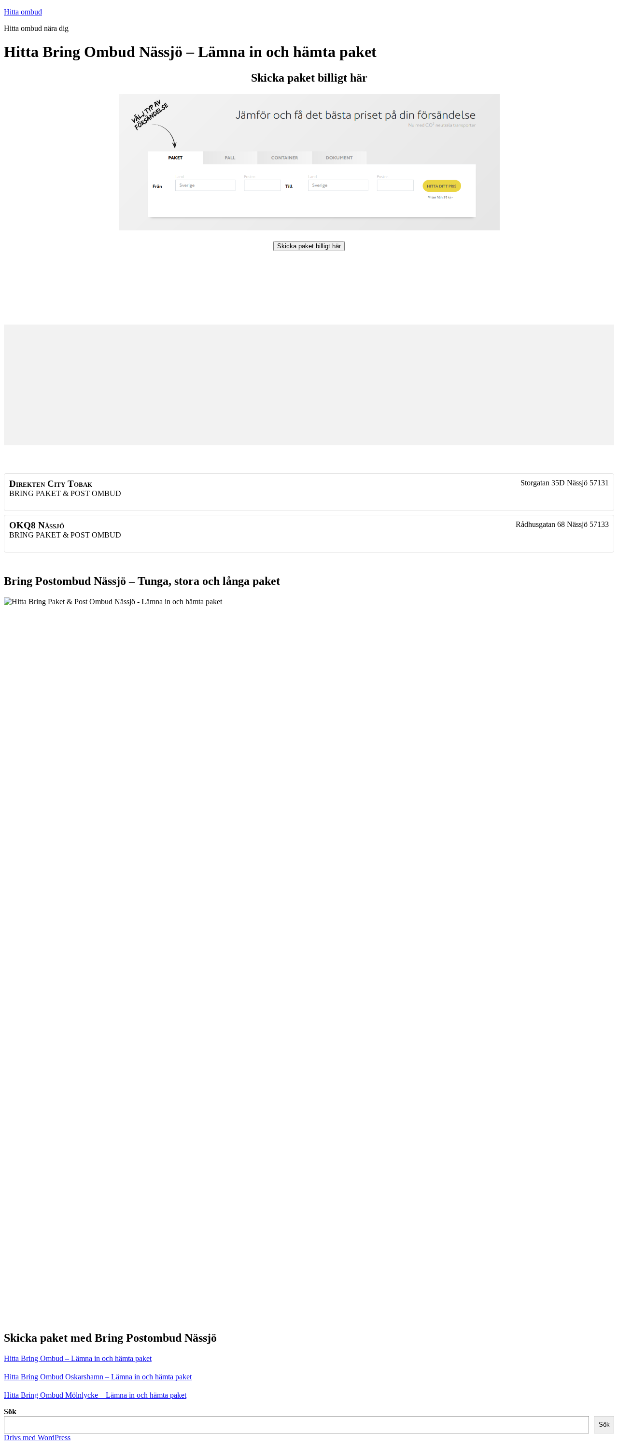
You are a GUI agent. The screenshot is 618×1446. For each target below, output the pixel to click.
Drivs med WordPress (37, 1437)
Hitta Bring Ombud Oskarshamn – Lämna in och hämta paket (98, 1377)
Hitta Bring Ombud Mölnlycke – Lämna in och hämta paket (95, 1395)
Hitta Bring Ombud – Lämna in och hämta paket (78, 1358)
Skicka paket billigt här (309, 246)
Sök (10, 1411)
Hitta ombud (23, 12)
